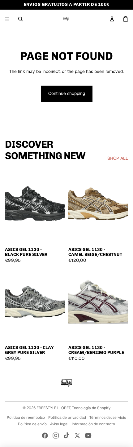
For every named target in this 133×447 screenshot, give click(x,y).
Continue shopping (66, 93)
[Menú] (7, 19)
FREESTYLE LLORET (53, 407)
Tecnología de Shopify (91, 407)
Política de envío (32, 424)
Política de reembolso (26, 417)
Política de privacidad (67, 417)
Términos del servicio (107, 417)
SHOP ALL (117, 158)
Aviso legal (59, 424)
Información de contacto (93, 424)
